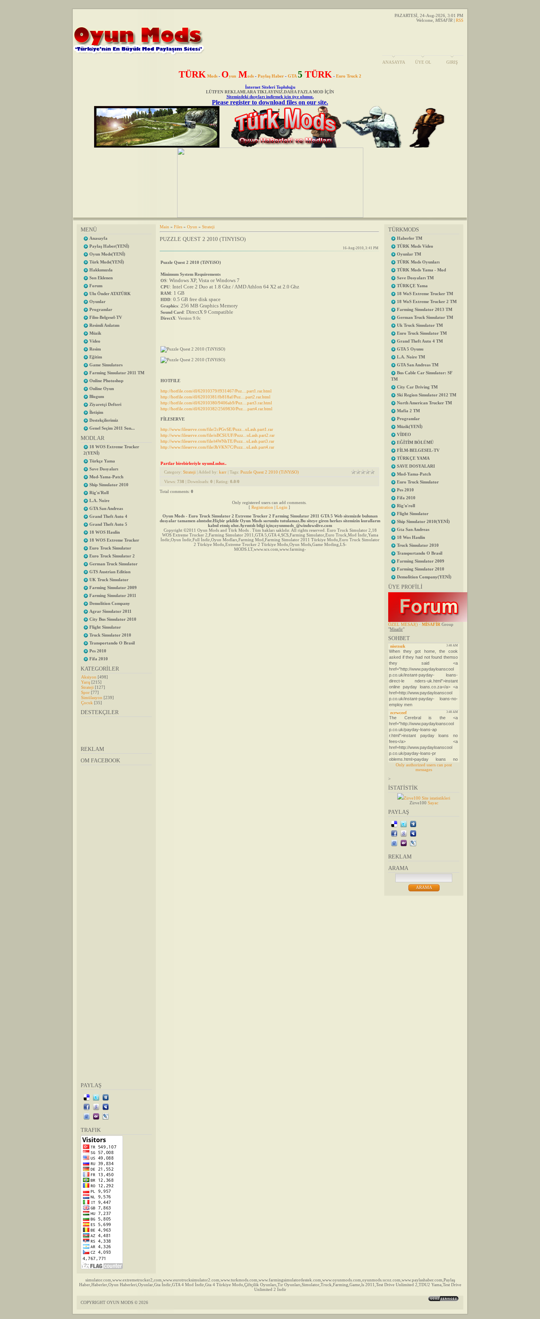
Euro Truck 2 (348, 76)
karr (223, 472)
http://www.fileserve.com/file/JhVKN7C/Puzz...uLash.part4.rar (217, 447)
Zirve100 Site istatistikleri (427, 798)
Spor (85, 692)
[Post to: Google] (96, 1106)
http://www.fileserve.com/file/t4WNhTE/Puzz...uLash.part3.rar (217, 441)
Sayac (433, 802)
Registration (262, 507)
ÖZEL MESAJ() (403, 624)
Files (178, 226)
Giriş (452, 62)
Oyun (192, 226)
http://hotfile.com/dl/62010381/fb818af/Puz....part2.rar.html (215, 396)
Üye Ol (423, 62)
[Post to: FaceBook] (86, 1106)
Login (281, 507)
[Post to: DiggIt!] (105, 1097)
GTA (310, 76)
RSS (459, 20)
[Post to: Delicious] (86, 1097)
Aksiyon (88, 677)
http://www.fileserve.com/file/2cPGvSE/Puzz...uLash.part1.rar (216, 429)
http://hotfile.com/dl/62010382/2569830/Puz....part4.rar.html (216, 408)
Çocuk (87, 702)
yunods (237, 76)
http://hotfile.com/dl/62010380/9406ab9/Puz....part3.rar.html (216, 402)
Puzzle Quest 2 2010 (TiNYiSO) (269, 472)
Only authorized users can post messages (424, 767)
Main (164, 226)
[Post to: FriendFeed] (86, 1116)
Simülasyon (91, 697)
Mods (198, 76)
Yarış (85, 682)
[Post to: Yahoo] (96, 1116)
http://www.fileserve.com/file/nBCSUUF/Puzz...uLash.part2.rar (217, 435)
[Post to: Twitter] (96, 1097)
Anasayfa (393, 62)
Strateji (87, 687)
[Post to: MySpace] (105, 1106)
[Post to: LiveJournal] (105, 1116)
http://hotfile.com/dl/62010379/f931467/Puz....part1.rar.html (216, 390)
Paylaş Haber (271, 76)
